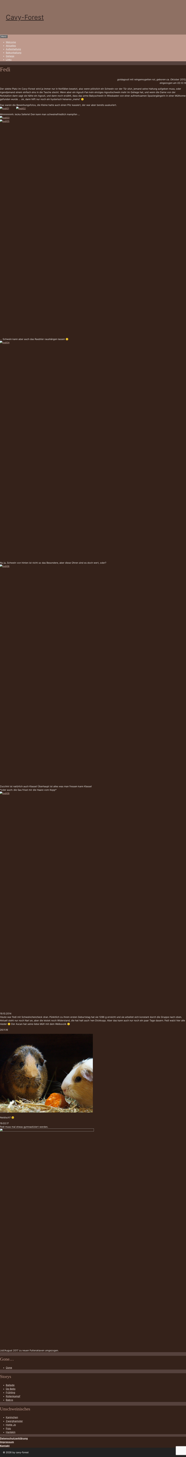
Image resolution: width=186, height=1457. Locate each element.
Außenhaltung (13, 49)
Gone (9, 1367)
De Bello (10, 1388)
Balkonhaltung (13, 52)
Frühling (10, 1392)
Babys (9, 1399)
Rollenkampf (13, 1396)
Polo (8, 1428)
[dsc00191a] (46, 1111)
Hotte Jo (11, 1424)
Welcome (11, 42)
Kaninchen (12, 1417)
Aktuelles (11, 45)
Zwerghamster (14, 1421)
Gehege (10, 56)
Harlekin (10, 1432)
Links (8, 59)
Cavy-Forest (25, 17)
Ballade (10, 1385)
